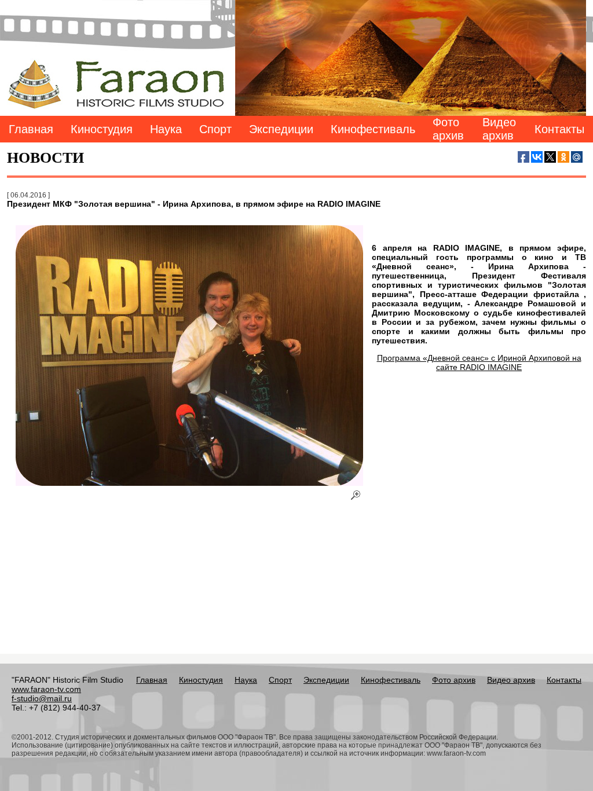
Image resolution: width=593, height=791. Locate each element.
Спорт (215, 129)
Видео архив (499, 129)
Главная (31, 129)
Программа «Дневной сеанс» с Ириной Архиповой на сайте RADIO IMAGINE (479, 362)
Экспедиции (281, 129)
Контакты (559, 129)
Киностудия (102, 129)
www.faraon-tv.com (46, 689)
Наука (166, 129)
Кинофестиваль (373, 129)
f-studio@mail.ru (42, 698)
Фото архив (448, 129)
